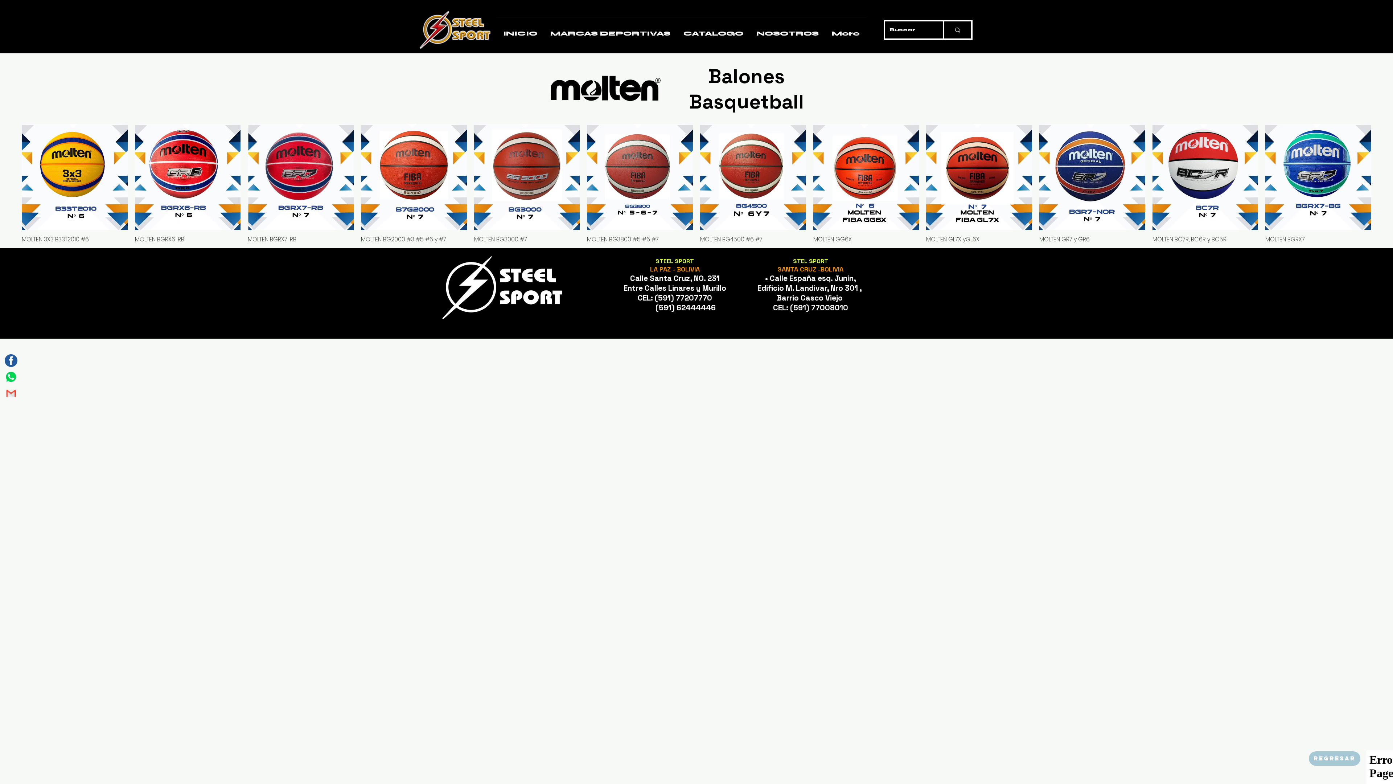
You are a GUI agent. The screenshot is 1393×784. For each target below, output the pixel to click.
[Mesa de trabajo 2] (11, 393)
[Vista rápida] (75, 177)
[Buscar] (957, 29)
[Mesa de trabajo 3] (11, 360)
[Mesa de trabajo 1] (11, 377)
